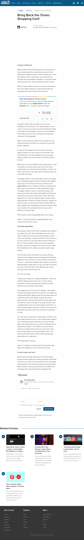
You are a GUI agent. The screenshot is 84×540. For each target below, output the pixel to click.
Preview (39, 409)
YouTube (6, 519)
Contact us (7, 525)
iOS (44, 522)
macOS (45, 525)
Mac (24, 519)
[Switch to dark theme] (78, 3)
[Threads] (47, 118)
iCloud (44, 527)
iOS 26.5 (48, 3)
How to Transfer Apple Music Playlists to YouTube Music (15, 486)
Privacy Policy (7, 530)
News (13, 3)
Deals (19, 3)
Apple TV (41, 3)
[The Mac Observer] (5, 3)
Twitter (5, 514)
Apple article (21, 186)
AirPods (25, 527)
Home (21, 10)
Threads (6, 522)
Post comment (49, 409)
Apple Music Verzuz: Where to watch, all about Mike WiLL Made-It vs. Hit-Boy (15, 449)
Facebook (6, 517)
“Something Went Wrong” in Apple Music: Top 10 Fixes (72, 449)
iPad (24, 525)
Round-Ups (26, 3)
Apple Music (29, 10)
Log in (26, 384)
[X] (42, 118)
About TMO (7, 527)
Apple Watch (46, 517)
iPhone (25, 522)
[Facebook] (51, 118)
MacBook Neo (57, 3)
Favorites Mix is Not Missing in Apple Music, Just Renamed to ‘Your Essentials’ (43, 450)
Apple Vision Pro (47, 514)
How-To (33, 3)
